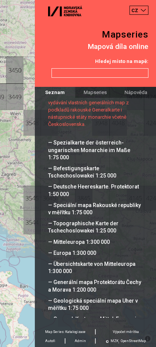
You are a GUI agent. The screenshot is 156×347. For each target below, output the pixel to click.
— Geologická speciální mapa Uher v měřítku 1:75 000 (93, 304)
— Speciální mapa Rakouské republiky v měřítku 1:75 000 (94, 208)
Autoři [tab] (50, 341)
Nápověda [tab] (136, 92)
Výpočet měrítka (126, 332)
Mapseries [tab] (95, 92)
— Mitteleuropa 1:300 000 (79, 242)
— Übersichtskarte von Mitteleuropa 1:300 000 (92, 267)
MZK (115, 341)
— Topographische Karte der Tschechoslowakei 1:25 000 (83, 227)
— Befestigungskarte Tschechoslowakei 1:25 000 (82, 172)
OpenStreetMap (133, 341)
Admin (80, 341)
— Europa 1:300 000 (72, 253)
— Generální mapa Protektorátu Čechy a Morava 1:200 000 (94, 285)
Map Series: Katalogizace (65, 332)
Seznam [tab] (55, 92)
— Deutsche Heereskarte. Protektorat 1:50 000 (93, 190)
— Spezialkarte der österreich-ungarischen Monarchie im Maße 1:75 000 (89, 150)
